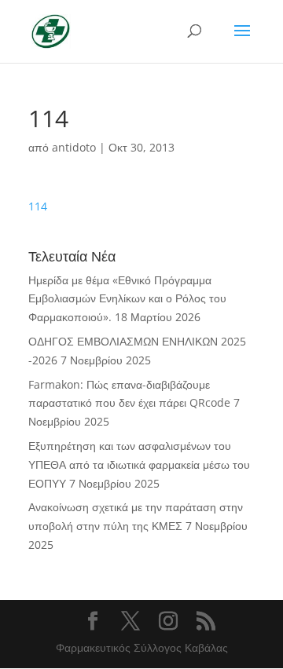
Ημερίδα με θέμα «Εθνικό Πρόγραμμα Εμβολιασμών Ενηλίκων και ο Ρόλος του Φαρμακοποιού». (127, 298)
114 (37, 206)
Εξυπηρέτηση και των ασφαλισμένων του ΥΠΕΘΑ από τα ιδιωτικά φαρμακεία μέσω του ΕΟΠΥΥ (139, 464)
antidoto (74, 147)
